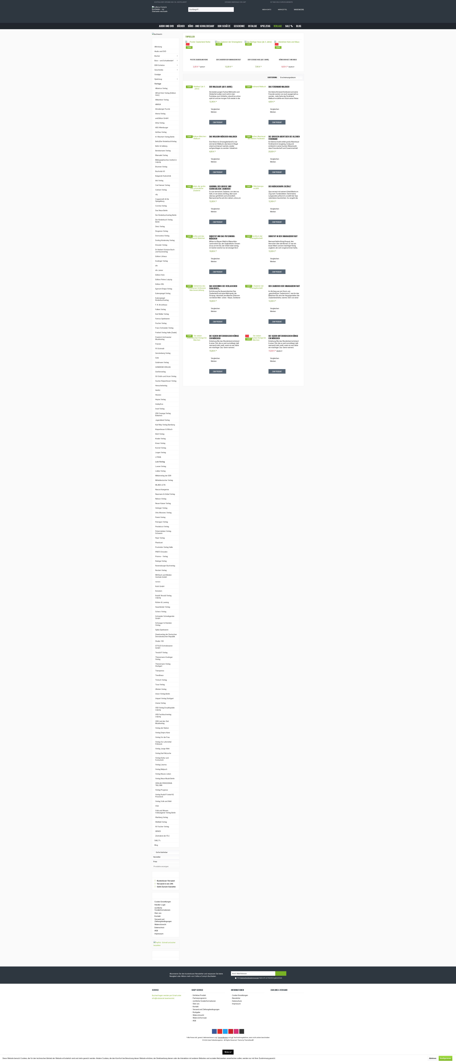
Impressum (158, 934)
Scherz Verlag (160, 612)
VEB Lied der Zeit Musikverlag (162, 722)
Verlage (157, 84)
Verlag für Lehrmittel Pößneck (163, 743)
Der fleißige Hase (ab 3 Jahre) (258, 59)
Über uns (157, 913)
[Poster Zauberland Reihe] (199, 49)
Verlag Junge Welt (162, 749)
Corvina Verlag (161, 206)
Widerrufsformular (200, 1018)
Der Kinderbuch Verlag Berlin (164, 221)
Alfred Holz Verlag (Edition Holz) (165, 94)
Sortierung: (272, 77)
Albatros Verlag (161, 88)
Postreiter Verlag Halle (164, 547)
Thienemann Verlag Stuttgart (162, 665)
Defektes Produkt (199, 995)
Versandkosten (223, 1037)
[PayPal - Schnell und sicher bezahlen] (166, 944)
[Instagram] (236, 1031)
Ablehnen (432, 1058)
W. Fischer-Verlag (162, 827)
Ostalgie (157, 74)
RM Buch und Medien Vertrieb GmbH (163, 576)
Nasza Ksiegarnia (162, 489)
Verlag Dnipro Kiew (162, 733)
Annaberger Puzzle (162, 109)
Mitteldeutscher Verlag (164, 480)
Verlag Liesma (160, 765)
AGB (156, 931)
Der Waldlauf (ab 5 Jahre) (220, 87)
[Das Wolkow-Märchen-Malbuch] (197, 156)
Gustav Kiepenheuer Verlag (165, 381)
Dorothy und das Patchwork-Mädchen (222, 237)
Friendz (158, 344)
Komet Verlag (160, 448)
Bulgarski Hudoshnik (163, 176)
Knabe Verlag (160, 439)
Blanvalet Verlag (161, 155)
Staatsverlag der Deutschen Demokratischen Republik (166, 635)
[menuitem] (296, 9)
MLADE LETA (160, 485)
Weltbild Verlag (161, 822)
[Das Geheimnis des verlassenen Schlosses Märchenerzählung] (197, 306)
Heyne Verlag (160, 399)
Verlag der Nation (162, 728)
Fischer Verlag (160, 323)
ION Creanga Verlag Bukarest (163, 414)
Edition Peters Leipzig (163, 279)
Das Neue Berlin (161, 210)
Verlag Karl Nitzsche (163, 753)
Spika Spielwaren (161, 630)
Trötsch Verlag (161, 680)
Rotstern (158, 591)
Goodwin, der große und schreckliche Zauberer (220, 187)
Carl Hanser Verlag (162, 185)
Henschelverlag (161, 386)
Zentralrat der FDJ (162, 836)
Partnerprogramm (200, 998)
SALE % (157, 840)
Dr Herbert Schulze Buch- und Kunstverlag (165, 251)
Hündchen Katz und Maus (288, 59)
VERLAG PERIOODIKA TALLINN (163, 784)
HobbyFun (159, 404)
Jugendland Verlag (162, 420)
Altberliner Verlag (162, 100)
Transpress (159, 671)
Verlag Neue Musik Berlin (165, 778)
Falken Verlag (160, 309)
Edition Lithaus (161, 256)
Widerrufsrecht (160, 924)
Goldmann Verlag (162, 362)
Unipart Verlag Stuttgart (164, 698)
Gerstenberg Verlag (162, 353)
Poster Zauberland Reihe (199, 59)
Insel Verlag (159, 409)
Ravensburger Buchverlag (165, 566)
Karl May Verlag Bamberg (165, 425)
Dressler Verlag (161, 245)
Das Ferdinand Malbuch (278, 87)
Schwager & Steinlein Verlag (163, 624)
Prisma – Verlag (161, 556)
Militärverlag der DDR (163, 476)
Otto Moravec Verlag (163, 513)
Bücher (157, 56)
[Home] (155, 26)
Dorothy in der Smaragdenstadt (283, 236)
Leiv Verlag (160, 462)
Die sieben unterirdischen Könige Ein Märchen (224, 337)
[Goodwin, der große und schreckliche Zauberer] (197, 206)
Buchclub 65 (160, 171)
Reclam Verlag (161, 570)
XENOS (158, 831)
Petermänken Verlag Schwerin (163, 532)
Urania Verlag (160, 703)
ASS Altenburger (161, 127)
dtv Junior (159, 270)
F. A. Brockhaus (161, 305)
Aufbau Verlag (160, 132)
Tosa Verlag (160, 685)
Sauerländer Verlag (162, 607)
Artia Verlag (159, 123)
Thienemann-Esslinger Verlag (164, 658)
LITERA (158, 457)
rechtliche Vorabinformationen (162, 909)
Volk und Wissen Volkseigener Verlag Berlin (165, 812)
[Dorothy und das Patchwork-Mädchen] (197, 256)
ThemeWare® (249, 1040)
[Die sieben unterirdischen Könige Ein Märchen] (197, 356)
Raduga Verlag (161, 561)
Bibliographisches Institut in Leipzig (166, 161)
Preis (155, 862)
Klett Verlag (159, 434)
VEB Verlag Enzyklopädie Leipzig (165, 709)
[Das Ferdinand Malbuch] (256, 107)
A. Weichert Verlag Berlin (164, 137)
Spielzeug (158, 79)
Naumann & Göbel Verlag (165, 494)
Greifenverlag (160, 372)
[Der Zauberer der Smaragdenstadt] (228, 49)
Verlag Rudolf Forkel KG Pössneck (164, 796)
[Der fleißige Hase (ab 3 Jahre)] (258, 49)
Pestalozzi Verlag (162, 526)
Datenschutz (159, 928)
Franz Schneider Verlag (164, 328)
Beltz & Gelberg (161, 146)
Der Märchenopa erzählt (279, 186)
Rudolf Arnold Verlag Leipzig (163, 597)
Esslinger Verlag (161, 261)
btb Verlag (159, 181)
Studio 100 (159, 641)
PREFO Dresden (161, 552)
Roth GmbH (159, 586)
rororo (157, 582)
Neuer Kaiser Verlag (163, 503)
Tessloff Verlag (161, 652)
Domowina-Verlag (162, 236)
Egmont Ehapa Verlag (163, 289)
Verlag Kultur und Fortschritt (162, 759)
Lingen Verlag (160, 452)
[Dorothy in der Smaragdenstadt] (256, 256)
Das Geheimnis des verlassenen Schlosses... (223, 287)
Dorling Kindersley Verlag (165, 240)
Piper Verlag (160, 538)
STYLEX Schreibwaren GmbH (164, 647)
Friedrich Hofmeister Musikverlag (163, 338)
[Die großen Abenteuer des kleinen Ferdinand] (256, 156)
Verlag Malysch (161, 769)
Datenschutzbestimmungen (249, 978)
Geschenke (158, 70)
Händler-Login (159, 905)
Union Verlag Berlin (162, 694)
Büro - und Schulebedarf (163, 61)
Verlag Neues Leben (163, 774)
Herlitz (157, 390)
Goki (157, 358)
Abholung (158, 47)
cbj (156, 194)
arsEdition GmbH (161, 118)
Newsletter (236, 998)
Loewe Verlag (160, 466)
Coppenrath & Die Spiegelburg (162, 200)
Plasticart (159, 543)
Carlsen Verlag (161, 190)
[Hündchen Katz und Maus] (288, 49)
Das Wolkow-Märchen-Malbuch (223, 136)
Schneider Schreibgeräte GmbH (164, 617)
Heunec (158, 395)
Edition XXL (159, 284)
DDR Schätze (159, 65)
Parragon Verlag (161, 522)
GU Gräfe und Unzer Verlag (165, 376)
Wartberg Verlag (161, 817)
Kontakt (157, 916)
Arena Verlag (160, 114)
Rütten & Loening (162, 602)
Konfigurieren (445, 1058)
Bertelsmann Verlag (163, 151)
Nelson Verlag (160, 499)
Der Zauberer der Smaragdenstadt (228, 59)
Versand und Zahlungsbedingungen (163, 920)
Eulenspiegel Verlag (162, 293)
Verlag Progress (161, 790)
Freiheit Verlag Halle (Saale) (166, 332)
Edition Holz (160, 275)
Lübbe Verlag (160, 471)
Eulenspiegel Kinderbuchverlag (162, 299)
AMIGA (158, 104)
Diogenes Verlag (161, 231)
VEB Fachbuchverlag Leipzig (163, 715)
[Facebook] (214, 1031)
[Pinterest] (230, 1031)
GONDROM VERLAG (163, 367)
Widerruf (228, 1052)
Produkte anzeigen (161, 866)
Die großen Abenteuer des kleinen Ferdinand (284, 137)
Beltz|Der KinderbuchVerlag (165, 141)
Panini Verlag (160, 517)
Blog (156, 845)
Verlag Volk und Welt (163, 801)
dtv (156, 266)
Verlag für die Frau (162, 737)
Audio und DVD (160, 51)
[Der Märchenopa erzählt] (256, 206)
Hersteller (157, 857)
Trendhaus (159, 675)
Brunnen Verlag (161, 167)
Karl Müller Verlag (162, 314)
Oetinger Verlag (161, 508)
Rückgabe (196, 1012)
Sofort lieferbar (162, 852)
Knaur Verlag (160, 443)
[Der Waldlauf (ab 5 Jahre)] (197, 107)
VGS (157, 806)
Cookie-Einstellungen (162, 902)
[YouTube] (219, 1031)
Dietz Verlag (160, 226)
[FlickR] (241, 1031)
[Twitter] (225, 1031)
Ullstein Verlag (160, 689)
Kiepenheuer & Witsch (163, 429)
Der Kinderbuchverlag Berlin (165, 215)
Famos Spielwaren (162, 319)
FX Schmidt (159, 349)
